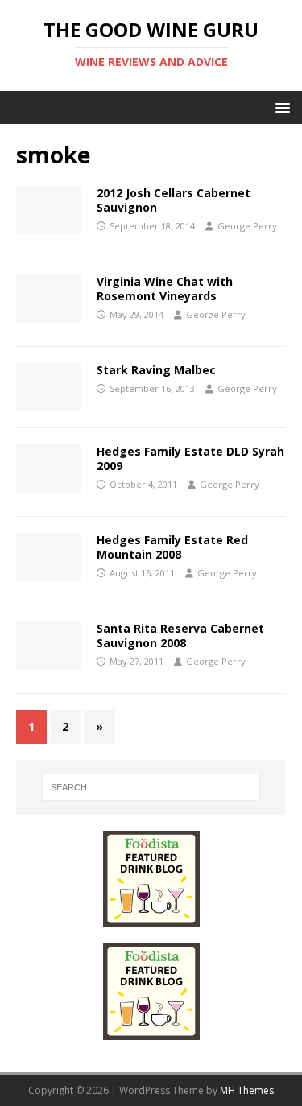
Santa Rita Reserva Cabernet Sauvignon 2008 (180, 635)
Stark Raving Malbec (156, 370)
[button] (280, 106)
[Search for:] (151, 787)
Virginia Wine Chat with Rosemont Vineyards (165, 288)
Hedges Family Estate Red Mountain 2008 (172, 547)
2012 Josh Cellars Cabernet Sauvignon (173, 200)
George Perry (247, 226)
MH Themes (247, 1090)
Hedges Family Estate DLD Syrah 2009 (190, 458)
